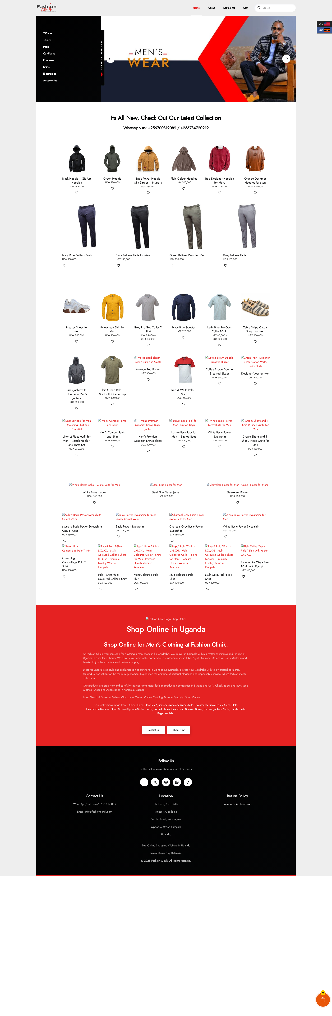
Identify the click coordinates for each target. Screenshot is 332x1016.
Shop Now (179, 730)
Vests (226, 709)
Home (196, 8)
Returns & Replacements (237, 804)
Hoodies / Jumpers (156, 705)
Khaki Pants (216, 705)
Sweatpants (201, 705)
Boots (149, 709)
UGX (320, 30)
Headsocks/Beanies (97, 709)
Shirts (140, 705)
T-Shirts (131, 705)
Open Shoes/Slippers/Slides (127, 709)
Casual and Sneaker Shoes (186, 709)
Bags (160, 713)
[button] (68, 33)
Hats (234, 705)
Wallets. (170, 713)
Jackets (218, 709)
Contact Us (229, 8)
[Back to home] (46, 8)
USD (320, 23)
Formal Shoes (162, 709)
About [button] (211, 8)
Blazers (208, 709)
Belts (242, 709)
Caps (227, 705)
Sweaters (173, 705)
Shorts (234, 709)
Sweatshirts (186, 705)
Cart (245, 8)
